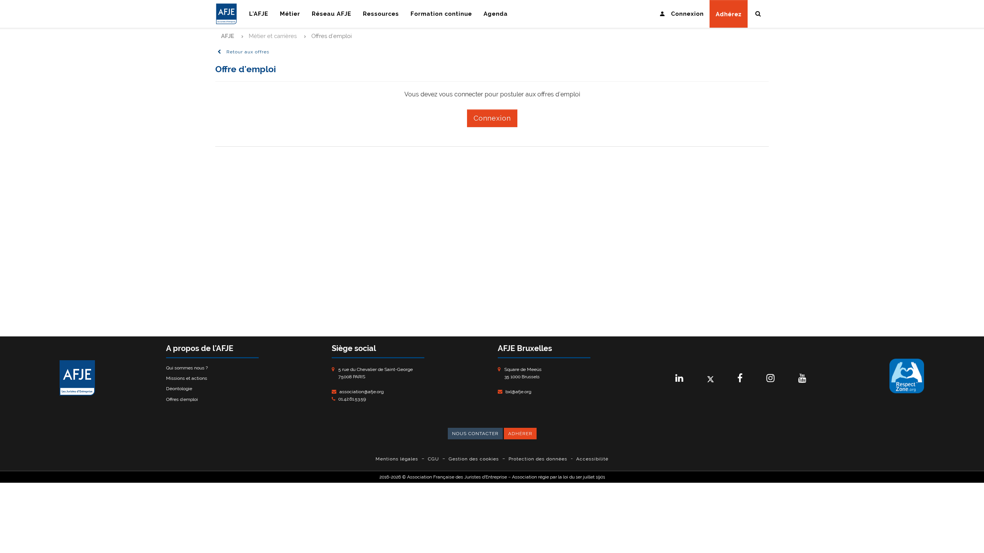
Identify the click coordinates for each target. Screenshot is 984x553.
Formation (441, 13)
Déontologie (179, 388)
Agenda (496, 13)
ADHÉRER (520, 433)
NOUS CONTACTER (475, 433)
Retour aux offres (247, 52)
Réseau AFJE (331, 13)
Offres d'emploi (182, 399)
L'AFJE (258, 13)
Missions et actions (186, 378)
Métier (290, 13)
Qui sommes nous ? (187, 368)
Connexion (492, 118)
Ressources (381, 13)
